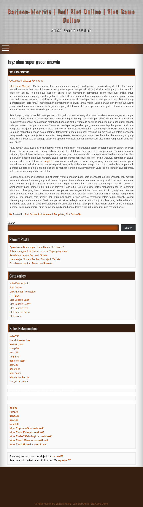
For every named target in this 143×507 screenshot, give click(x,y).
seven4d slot (38, 390)
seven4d (12, 390)
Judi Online (31, 214)
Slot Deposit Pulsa (19, 312)
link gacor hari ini (18, 381)
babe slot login (17, 360)
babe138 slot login (19, 283)
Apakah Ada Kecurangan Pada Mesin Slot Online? (36, 247)
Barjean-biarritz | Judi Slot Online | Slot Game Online (71, 15)
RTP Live (14, 295)
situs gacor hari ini (19, 377)
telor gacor (15, 373)
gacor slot (14, 369)
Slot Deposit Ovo (18, 308)
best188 (13, 364)
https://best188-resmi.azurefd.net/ (28, 440)
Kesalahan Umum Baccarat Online (28, 255)
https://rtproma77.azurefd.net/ (26, 428)
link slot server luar (19, 340)
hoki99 (13, 407)
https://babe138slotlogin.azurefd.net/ (30, 436)
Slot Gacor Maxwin (19, 72)
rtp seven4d (24, 390)
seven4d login (70, 390)
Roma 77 (14, 356)
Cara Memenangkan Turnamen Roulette (30, 263)
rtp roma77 (64, 460)
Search (11, 223)
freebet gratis (16, 344)
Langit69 (14, 348)
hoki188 (13, 424)
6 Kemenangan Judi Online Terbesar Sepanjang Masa (38, 251)
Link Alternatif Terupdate (51, 214)
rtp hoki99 (57, 456)
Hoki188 (13, 352)
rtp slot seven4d (54, 390)
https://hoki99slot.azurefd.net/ (26, 432)
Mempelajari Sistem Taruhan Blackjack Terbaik (34, 259)
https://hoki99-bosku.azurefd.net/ (28, 444)
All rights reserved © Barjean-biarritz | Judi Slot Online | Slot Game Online (72, 504)
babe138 (14, 416)
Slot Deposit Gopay (20, 304)
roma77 (13, 411)
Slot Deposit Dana (19, 299)
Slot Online (72, 214)
